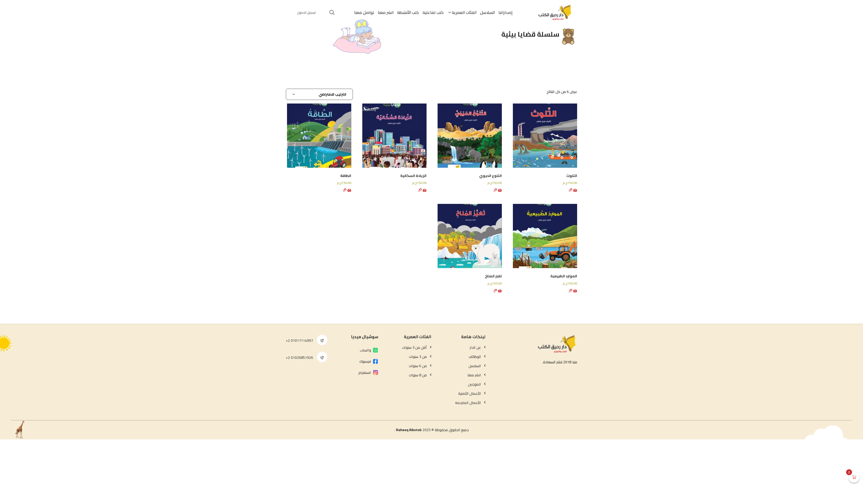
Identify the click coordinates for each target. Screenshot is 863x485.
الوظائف (475, 356)
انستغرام (364, 372)
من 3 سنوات (418, 356)
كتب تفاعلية (433, 12)
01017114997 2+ (299, 340)
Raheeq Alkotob (409, 429)
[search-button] (331, 12)
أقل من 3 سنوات (414, 347)
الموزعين (474, 384)
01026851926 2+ (299, 357)
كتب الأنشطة (408, 12)
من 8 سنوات (418, 375)
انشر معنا (386, 12)
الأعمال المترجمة (468, 403)
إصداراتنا (505, 12)
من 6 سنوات (418, 366)
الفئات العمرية (464, 12)
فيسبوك (365, 361)
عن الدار (475, 347)
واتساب (365, 350)
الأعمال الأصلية (469, 393)
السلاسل (487, 12)
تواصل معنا (364, 12)
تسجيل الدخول (306, 12)
